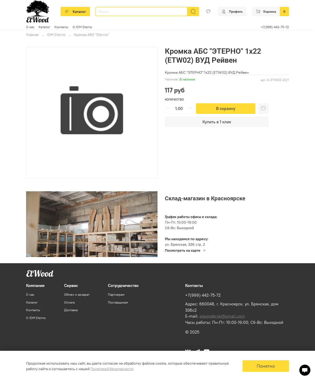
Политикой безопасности (111, 368)
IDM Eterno (56, 34)
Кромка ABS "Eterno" (91, 34)
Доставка (71, 310)
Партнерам (116, 294)
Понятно (266, 366)
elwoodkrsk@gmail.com (222, 316)
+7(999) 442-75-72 (275, 27)
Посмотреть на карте (182, 250)
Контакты (61, 27)
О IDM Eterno (82, 27)
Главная (32, 34)
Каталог (79, 11)
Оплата (69, 302)
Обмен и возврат (76, 294)
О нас (30, 27)
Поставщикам (118, 302)
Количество (174, 99)
